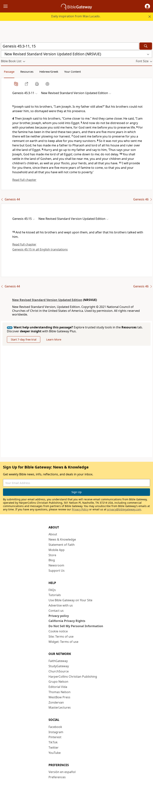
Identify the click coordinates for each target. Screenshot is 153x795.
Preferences (57, 777)
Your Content (72, 71)
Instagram (56, 732)
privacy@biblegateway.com (124, 509)
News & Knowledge (62, 539)
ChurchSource (59, 671)
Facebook (55, 727)
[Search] (145, 46)
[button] (147, 6)
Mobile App (57, 550)
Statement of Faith (62, 545)
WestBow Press (59, 697)
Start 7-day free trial (23, 339)
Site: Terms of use (61, 636)
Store (52, 555)
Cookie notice (58, 631)
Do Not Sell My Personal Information (76, 626)
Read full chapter (24, 180)
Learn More (53, 339)
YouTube (55, 753)
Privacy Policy (80, 509)
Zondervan (56, 702)
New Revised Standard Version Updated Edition (47, 300)
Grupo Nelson (58, 682)
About (53, 534)
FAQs (52, 590)
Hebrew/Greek (48, 71)
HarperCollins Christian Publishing (73, 676)
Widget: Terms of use (63, 642)
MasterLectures (60, 707)
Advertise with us (61, 605)
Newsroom (56, 565)
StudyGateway (59, 666)
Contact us (56, 611)
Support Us (57, 570)
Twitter (54, 747)
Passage (9, 71)
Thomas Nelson (60, 692)
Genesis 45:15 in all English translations (40, 249)
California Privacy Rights (67, 621)
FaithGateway (58, 661)
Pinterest (55, 737)
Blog (52, 560)
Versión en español (62, 772)
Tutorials (55, 595)
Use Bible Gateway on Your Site (70, 600)
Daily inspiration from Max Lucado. (75, 16)
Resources (26, 71)
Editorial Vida (58, 687)
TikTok (53, 742)
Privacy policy (59, 616)
